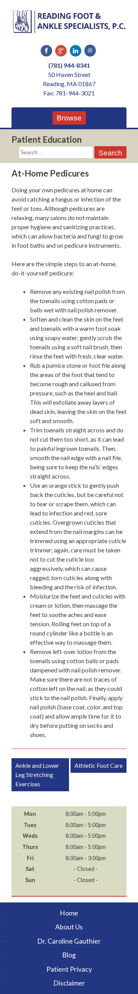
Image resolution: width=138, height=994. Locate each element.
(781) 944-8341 (69, 65)
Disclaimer (69, 983)
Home (69, 913)
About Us (69, 927)
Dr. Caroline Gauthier (69, 941)
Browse (69, 118)
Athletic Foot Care (98, 765)
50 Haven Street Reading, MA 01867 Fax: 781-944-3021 (69, 84)
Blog (69, 955)
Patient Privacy (69, 969)
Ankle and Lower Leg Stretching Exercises (37, 774)
